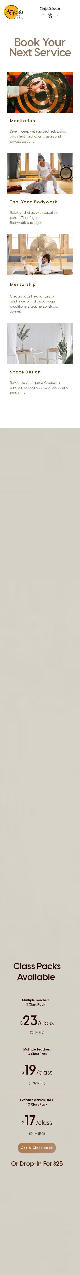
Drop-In (31, 1163)
